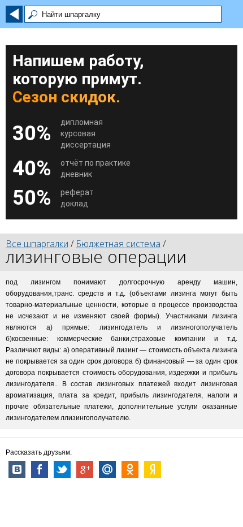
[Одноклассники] (130, 469)
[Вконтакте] (16, 469)
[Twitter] (62, 469)
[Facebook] (39, 469)
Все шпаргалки (37, 243)
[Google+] (84, 469)
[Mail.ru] (107, 469)
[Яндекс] (152, 469)
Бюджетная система (118, 243)
